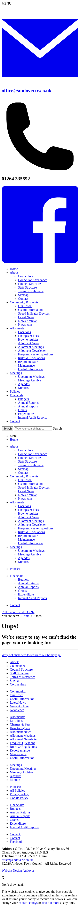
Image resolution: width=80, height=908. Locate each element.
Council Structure (29, 283)
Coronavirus (18, 684)
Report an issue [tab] (28, 535)
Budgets (23, 399)
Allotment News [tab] (28, 517)
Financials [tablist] (16, 576)
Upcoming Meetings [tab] (31, 550)
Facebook (16, 841)
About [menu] (14, 446)
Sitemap (23, 295)
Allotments (17, 328)
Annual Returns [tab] (28, 583)
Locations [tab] (24, 506)
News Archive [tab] (27, 495)
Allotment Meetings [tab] (31, 521)
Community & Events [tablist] (24, 476)
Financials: (17, 805)
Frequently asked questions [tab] (35, 528)
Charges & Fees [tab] (28, 509)
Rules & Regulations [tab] (31, 532)
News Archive (27, 321)
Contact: (15, 834)
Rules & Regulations (31, 358)
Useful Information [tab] (30, 483)
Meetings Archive (29, 380)
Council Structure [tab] (29, 457)
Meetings (16, 373)
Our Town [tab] (25, 480)
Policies (15, 391)
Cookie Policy (19, 798)
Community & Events (24, 302)
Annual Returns (28, 402)
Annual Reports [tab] (28, 587)
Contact (23, 298)
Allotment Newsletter (32, 350)
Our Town (25, 306)
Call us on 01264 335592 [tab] (18, 612)
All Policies (17, 790)
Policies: (15, 786)
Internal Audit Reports (32, 417)
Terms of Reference (30, 291)
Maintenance (26, 365)
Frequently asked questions (35, 354)
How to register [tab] (28, 513)
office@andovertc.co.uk (26, 90)
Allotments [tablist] (17, 502)
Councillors (25, 276)
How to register (28, 339)
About (14, 272)
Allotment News (28, 343)
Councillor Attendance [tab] (32, 454)
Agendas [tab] (24, 558)
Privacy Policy (19, 794)
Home (14, 269)
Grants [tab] (22, 590)
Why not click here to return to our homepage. (31, 655)
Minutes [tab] (23, 562)
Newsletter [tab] (25, 498)
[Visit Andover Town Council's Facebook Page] (40, 262)
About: (14, 662)
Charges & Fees (28, 335)
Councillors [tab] (25, 450)
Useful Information (30, 309)
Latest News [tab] (26, 491)
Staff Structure (27, 287)
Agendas (24, 384)
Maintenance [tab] (26, 539)
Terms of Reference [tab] (30, 465)
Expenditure (26, 414)
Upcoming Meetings (31, 376)
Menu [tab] (13, 436)
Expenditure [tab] (26, 594)
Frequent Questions (22, 743)
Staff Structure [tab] (27, 461)
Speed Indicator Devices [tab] (34, 487)
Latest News (26, 317)
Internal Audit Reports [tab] (32, 598)
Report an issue (28, 361)
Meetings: (16, 765)
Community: (18, 691)
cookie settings (28, 902)
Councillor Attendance (32, 280)
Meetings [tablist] (16, 547)
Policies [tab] (15, 569)
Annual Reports (28, 406)
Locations (24, 332)
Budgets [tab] (23, 579)
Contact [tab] (23, 472)
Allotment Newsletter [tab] (32, 524)
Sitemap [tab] (23, 469)
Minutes (23, 387)
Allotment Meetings (31, 347)
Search (57, 428)
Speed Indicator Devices (34, 313)
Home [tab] (14, 439)
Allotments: (17, 717)
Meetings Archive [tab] (29, 554)
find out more (50, 902)
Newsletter (25, 324)
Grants (22, 410)
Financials (16, 395)
